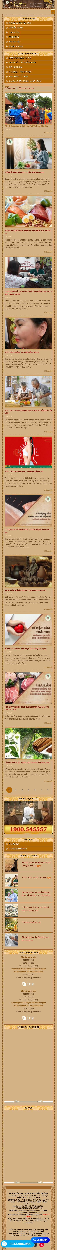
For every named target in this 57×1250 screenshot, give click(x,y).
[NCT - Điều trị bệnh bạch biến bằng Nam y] (28, 333)
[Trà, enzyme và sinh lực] (11, 925)
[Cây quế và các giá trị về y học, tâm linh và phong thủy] (28, 743)
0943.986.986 (20, 1244)
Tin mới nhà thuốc (28, 856)
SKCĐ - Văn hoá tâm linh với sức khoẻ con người (25, 590)
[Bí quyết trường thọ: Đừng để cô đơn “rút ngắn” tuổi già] (11, 865)
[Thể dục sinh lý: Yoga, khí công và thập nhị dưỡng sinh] (11, 910)
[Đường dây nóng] (4, 1244)
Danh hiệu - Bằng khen (28, 1027)
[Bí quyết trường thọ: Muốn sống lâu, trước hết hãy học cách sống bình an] (11, 895)
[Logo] (28, 4)
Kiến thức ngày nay (26, 88)
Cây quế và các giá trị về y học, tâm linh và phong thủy (27, 762)
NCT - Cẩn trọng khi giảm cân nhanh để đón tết (24, 471)
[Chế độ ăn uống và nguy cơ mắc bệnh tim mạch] (28, 153)
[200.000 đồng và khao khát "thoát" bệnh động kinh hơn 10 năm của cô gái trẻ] (28, 272)
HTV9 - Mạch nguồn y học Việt (34, 877)
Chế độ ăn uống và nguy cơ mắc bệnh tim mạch (24, 172)
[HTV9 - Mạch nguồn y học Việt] (11, 880)
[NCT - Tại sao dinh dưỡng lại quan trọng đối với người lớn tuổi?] (28, 391)
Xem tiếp (49, 133)
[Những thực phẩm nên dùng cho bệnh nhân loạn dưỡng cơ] (28, 212)
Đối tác (28, 1108)
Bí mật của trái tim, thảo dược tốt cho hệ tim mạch (25, 649)
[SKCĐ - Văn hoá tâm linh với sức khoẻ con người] (28, 571)
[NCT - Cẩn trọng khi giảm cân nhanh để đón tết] (28, 452)
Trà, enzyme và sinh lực (31, 922)
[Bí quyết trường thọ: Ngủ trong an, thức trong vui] (11, 940)
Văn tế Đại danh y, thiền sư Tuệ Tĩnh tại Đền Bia (26, 126)
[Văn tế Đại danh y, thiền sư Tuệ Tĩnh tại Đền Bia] (28, 108)
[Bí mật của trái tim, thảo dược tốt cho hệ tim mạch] (28, 630)
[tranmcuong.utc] (28, 1018)
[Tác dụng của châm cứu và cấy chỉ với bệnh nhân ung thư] (28, 511)
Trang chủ (10, 88)
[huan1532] (28, 984)
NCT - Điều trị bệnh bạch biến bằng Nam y (22, 352)
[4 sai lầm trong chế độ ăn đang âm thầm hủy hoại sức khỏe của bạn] (28, 688)
